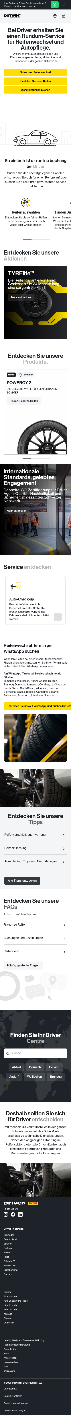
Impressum (9, 1371)
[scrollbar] (36, 239)
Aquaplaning (10, 1349)
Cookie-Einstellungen (14, 1410)
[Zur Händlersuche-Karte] (55, 16)
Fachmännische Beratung (17, 1344)
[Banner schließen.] (64, 5)
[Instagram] (6, 1214)
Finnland (8, 1274)
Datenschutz (10, 1388)
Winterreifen (10, 1357)
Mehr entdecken (21, 297)
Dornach (35, 1067)
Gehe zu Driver (11, 1309)
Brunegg (56, 1076)
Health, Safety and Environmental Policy (24, 1340)
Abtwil (16, 1067)
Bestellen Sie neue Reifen (35, 81)
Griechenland (10, 1270)
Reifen (7, 1353)
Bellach (54, 1067)
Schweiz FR (9, 1265)
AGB (6, 1366)
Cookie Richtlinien (13, 1396)
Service (7, 1292)
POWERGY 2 (19, 382)
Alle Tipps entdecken (22, 880)
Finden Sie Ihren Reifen (24, 401)
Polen (6, 1256)
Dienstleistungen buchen (35, 90)
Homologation (11, 1362)
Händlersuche (11, 1305)
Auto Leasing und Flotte (16, 1300)
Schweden (9, 1235)
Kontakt (8, 1314)
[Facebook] (13, 1214)
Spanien (8, 1243)
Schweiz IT (9, 1261)
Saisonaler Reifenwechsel (35, 72)
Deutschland (10, 1239)
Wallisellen (34, 1076)
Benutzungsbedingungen (16, 1403)
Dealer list (9, 1322)
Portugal (8, 1248)
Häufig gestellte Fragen (23, 965)
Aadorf (14, 1076)
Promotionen (10, 1296)
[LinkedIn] (20, 1214)
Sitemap (8, 1318)
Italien (7, 1252)
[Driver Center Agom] (12, 16)
